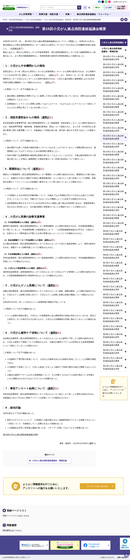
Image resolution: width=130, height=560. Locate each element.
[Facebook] (99, 2)
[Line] (106, 2)
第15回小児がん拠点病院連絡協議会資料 (20, 435)
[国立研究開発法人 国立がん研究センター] (34, 545)
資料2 (45, 117)
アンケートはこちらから (97, 486)
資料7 (51, 388)
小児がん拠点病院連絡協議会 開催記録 (57, 19)
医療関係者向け (22, 7)
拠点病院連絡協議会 (16, 19)
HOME (5, 19)
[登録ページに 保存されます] (125, 19)
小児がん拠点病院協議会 (33, 19)
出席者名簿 (15, 49)
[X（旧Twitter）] (102, 2)
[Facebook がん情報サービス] (95, 545)
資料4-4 (40, 268)
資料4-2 (48, 240)
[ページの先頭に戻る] (126, 555)
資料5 (51, 285)
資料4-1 (34, 222)
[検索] (79, 7)
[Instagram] (109, 2)
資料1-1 (52, 75)
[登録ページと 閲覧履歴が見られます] (122, 19)
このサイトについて (119, 2)
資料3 (36, 168)
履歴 (91, 443)
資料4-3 (34, 254)
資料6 (54, 332)
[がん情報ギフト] (65, 545)
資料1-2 (49, 82)
